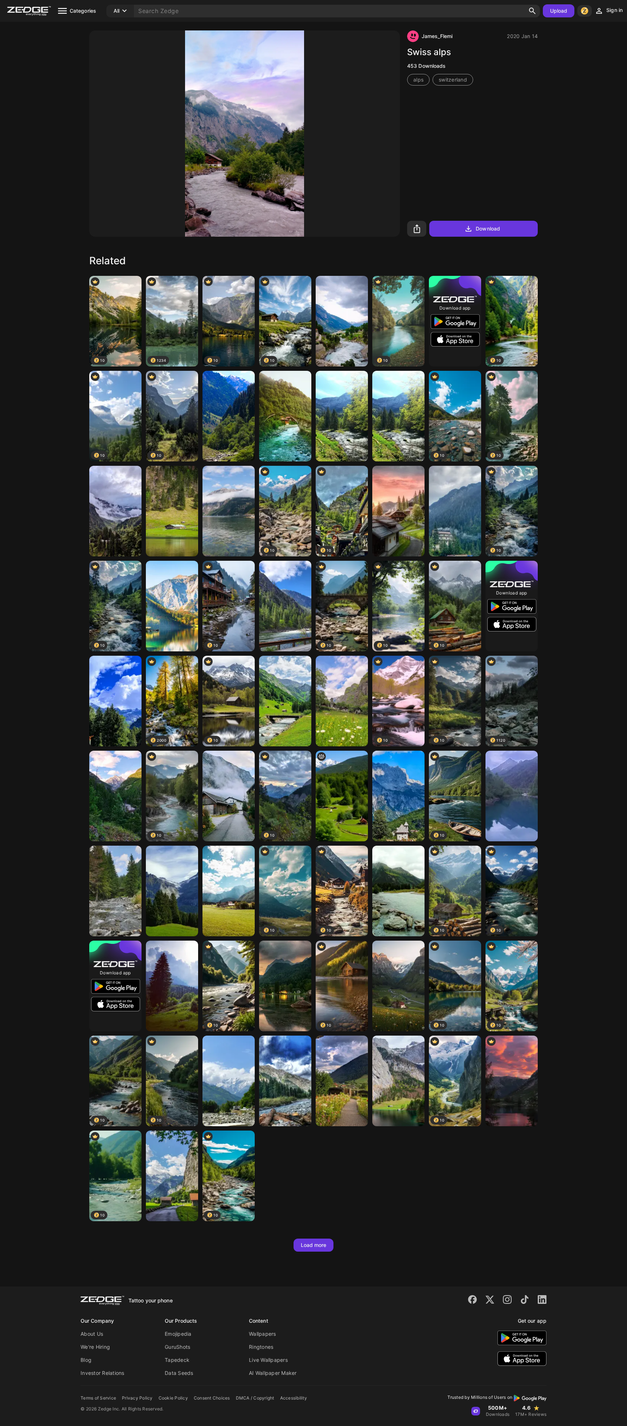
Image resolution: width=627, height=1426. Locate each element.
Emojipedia (178, 1334)
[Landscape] (228, 891)
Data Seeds (179, 1373)
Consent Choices (212, 1398)
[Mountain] (115, 511)
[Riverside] (172, 606)
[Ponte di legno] (115, 701)
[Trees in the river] (342, 416)
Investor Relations (102, 1373)
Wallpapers (262, 1334)
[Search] (532, 11)
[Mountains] (511, 796)
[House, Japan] (398, 511)
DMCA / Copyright (255, 1398)
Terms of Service (98, 1398)
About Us (92, 1334)
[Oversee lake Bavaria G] (398, 1081)
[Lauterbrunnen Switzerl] (172, 1176)
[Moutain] (398, 796)
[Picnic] (398, 891)
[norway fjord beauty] (228, 511)
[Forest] (228, 416)
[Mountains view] (342, 321)
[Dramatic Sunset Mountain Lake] (511, 1081)
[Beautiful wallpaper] (172, 511)
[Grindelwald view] (172, 891)
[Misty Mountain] (115, 796)
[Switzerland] (285, 701)
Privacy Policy (137, 1398)
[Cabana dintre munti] (455, 511)
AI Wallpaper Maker (273, 1373)
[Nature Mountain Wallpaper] (285, 986)
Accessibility (293, 1398)
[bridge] (285, 416)
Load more (314, 1245)
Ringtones (261, 1347)
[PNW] (285, 606)
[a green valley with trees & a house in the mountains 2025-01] (342, 796)
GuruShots (177, 1347)
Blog (86, 1360)
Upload (558, 11)
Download (488, 228)
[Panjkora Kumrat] (285, 1081)
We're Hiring (95, 1347)
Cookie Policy (173, 1398)
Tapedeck (177, 1360)
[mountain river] (115, 891)
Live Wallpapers (268, 1360)
